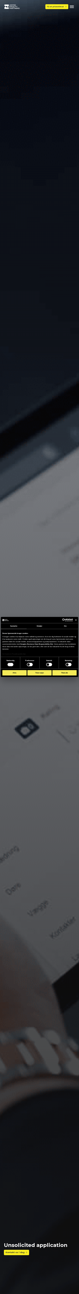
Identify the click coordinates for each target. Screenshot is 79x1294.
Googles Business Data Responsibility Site (36, 644)
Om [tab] (65, 626)
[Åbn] (72, 6)
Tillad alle (64, 673)
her (24, 654)
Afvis (14, 673)
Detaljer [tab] (39, 626)
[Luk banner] (76, 620)
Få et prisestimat (55, 7)
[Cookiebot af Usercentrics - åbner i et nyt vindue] (64, 620)
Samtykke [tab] (13, 626)
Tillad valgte (39, 673)
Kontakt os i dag (15, 1252)
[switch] (30, 664)
